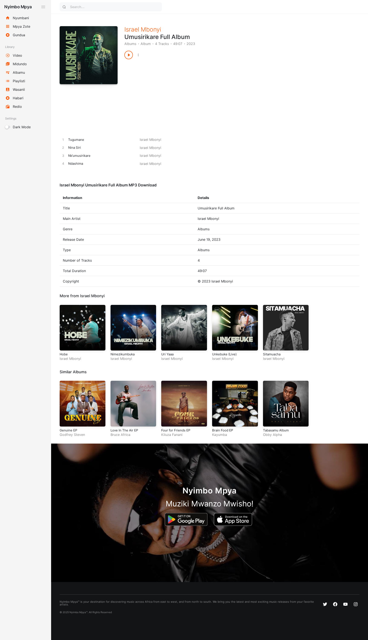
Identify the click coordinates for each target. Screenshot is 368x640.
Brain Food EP (222, 430)
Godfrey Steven (72, 434)
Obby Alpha (272, 434)
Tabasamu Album (276, 430)
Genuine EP (68, 430)
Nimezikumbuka (123, 354)
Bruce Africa (120, 434)
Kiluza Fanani (172, 434)
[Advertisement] (230, 93)
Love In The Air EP (124, 430)
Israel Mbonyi (142, 29)
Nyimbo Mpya (18, 6)
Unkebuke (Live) (224, 354)
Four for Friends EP (175, 430)
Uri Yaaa (167, 354)
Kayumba (219, 434)
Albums (130, 44)
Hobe (64, 354)
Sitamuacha (271, 354)
